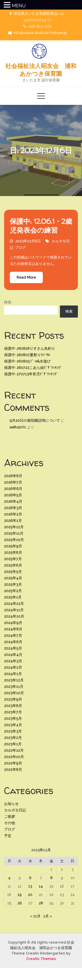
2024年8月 (13, 629)
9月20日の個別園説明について (35, 420)
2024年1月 (13, 674)
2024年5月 (13, 648)
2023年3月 (13, 731)
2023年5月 (13, 718)
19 (20, 895)
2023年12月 (14, 680)
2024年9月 (13, 623)
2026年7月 (13, 482)
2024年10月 (14, 616)
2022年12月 (14, 750)
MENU (19, 5)
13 (30, 886)
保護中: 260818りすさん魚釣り (29, 348)
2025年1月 (13, 597)
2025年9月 (13, 546)
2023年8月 (13, 706)
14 (41, 886)
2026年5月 (13, 495)
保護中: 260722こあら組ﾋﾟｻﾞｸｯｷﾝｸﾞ (33, 367)
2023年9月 (13, 699)
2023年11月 (13, 686)
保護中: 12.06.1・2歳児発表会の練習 (41, 225)
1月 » (47, 916)
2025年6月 (13, 565)
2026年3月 (13, 508)
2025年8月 (13, 552)
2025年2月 (13, 591)
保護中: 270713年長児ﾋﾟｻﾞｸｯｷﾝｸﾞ (31, 374)
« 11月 (35, 916)
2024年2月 (13, 667)
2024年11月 (14, 610)
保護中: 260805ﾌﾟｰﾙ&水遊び (27, 361)
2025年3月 (13, 584)
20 (30, 895)
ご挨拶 (9, 816)
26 (20, 903)
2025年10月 (14, 540)
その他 (9, 823)
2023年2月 (13, 737)
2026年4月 (13, 501)
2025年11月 (13, 533)
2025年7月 (13, 559)
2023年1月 (13, 744)
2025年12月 (14, 527)
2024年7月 (13, 635)
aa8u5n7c (18, 427)
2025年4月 (13, 578)
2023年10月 (14, 693)
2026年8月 (13, 476)
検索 (7, 302)
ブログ (20, 247)
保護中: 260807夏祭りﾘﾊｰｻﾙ (27, 355)
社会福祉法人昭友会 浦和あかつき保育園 (41, 70)
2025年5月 (13, 571)
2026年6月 (13, 489)
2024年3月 (13, 661)
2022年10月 (14, 757)
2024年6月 (13, 642)
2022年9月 (13, 763)
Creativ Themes (41, 959)
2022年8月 (13, 769)
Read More (26, 277)
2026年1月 (13, 520)
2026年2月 (13, 514)
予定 (7, 835)
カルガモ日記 (15, 810)
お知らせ (11, 804)
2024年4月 (13, 654)
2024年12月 (14, 603)
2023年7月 (13, 712)
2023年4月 (13, 725)
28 (41, 903)
